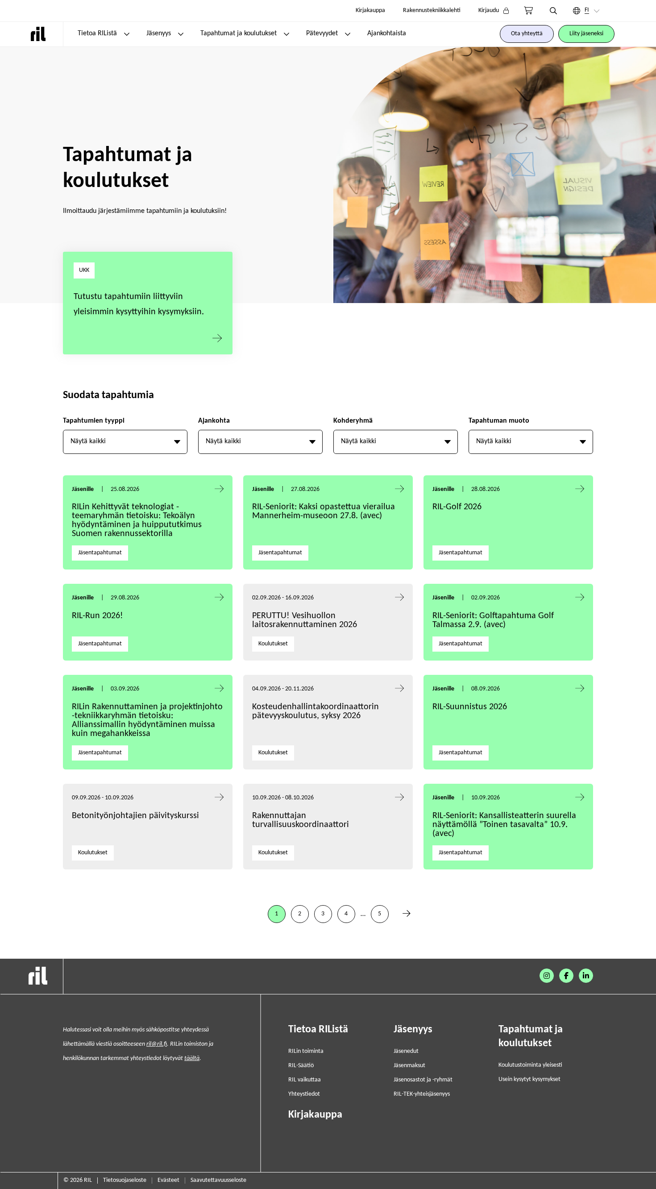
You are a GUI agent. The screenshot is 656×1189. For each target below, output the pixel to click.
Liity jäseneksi (586, 33)
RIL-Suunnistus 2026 (469, 707)
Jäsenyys (158, 33)
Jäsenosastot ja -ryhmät (423, 1080)
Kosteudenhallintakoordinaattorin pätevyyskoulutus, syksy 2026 (315, 711)
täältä (191, 1058)
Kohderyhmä (353, 420)
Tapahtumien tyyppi (94, 420)
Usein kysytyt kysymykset (529, 1079)
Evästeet (168, 1180)
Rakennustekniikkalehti (432, 10)
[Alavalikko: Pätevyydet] (347, 34)
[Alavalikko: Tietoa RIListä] (126, 34)
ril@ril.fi (156, 1044)
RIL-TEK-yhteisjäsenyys (422, 1094)
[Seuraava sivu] (406, 914)
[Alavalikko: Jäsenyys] (180, 34)
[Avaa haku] (553, 10)
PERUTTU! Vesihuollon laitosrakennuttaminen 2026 (304, 620)
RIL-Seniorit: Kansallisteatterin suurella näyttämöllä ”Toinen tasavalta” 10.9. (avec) (504, 824)
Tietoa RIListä (97, 33)
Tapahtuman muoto (499, 420)
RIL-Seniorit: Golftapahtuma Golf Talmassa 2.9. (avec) (493, 620)
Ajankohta (214, 420)
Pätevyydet (322, 33)
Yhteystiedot (304, 1094)
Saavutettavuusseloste (218, 1180)
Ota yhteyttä (527, 33)
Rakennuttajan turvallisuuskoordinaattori (300, 820)
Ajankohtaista (386, 33)
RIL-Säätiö (301, 1065)
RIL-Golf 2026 (457, 507)
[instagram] (547, 976)
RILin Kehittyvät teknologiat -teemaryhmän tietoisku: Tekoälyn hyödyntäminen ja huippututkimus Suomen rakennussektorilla (137, 520)
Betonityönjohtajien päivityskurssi (136, 815)
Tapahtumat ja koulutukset (238, 33)
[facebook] (566, 976)
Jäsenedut (406, 1051)
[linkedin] (586, 976)
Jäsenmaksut (409, 1065)
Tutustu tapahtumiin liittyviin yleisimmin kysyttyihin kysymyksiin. (139, 304)
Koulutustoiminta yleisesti (530, 1065)
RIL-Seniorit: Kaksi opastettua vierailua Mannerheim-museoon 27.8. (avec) (323, 511)
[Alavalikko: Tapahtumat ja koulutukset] (286, 34)
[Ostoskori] (528, 10)
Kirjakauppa (370, 10)
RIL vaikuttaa (304, 1080)
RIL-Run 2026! (97, 615)
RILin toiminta (306, 1051)
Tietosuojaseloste (124, 1180)
